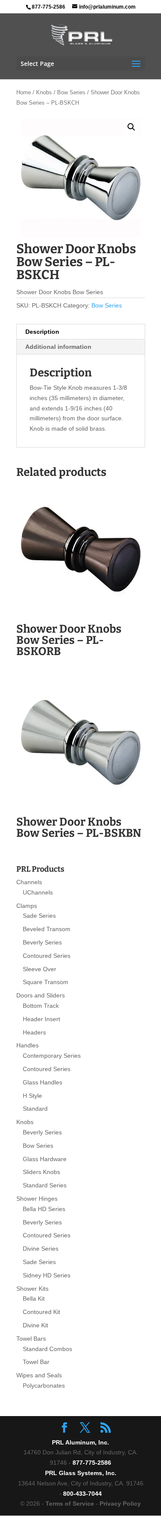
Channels (29, 882)
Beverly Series (42, 942)
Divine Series (40, 1248)
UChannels (38, 892)
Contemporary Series (52, 1055)
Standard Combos (47, 1348)
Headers (34, 1032)
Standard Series (45, 1185)
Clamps (26, 905)
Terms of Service (70, 1503)
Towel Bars (31, 1338)
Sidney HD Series (46, 1275)
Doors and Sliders (40, 995)
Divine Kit (35, 1325)
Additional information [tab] (58, 346)
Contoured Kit (41, 1311)
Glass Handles (42, 1082)
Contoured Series (46, 955)
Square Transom (45, 982)
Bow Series (71, 92)
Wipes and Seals (39, 1375)
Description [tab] (42, 331)
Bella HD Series (44, 1208)
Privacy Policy (120, 1503)
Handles (27, 1045)
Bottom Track (41, 1005)
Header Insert (41, 1019)
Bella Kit (34, 1298)
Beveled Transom (46, 929)
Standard (35, 1108)
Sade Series (39, 915)
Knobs (44, 92)
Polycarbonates (44, 1385)
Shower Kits (32, 1288)
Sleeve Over (39, 969)
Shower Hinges (37, 1198)
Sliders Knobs (41, 1171)
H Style (32, 1095)
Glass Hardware (45, 1159)
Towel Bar (36, 1361)
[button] (131, 127)
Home (23, 92)
